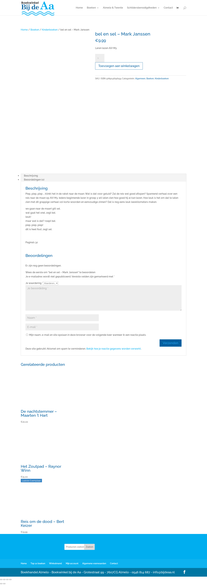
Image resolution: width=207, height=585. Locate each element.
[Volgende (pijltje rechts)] (4, 583)
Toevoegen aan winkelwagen (119, 66)
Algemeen (140, 78)
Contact (168, 8)
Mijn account (72, 563)
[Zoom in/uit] (1, 579)
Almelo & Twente (113, 8)
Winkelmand (55, 563)
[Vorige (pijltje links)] (1, 583)
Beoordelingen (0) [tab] (34, 179)
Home (79, 8)
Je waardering (34, 283)
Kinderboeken (50, 29)
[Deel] (7, 579)
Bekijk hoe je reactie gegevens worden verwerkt (113, 348)
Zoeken (89, 547)
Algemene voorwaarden (94, 563)
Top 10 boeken (38, 563)
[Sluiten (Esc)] (10, 579)
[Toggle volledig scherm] (4, 579)
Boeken (91, 8)
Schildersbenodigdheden (142, 8)
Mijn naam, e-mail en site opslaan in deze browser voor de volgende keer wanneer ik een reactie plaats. (87, 334)
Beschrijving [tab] (31, 175)
